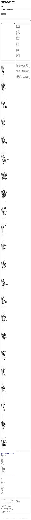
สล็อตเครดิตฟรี (3, 411)
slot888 (2, 483)
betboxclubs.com (4, 102)
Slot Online (3, 294)
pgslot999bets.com (4, 245)
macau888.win (4, 194)
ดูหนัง (2, 456)
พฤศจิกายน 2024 (18, 43)
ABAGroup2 (3, 82)
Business (3, 119)
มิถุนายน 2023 (18, 57)
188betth (3, 69)
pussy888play (4, 263)
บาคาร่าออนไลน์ (4, 375)
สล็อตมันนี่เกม (3, 409)
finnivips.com (3, 139)
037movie (3, 64)
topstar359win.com (4, 320)
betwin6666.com (4, 105)
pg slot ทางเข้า (3, 222)
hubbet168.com (4, 160)
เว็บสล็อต (3, 438)
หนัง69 (3, 421)
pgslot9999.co (4, 244)
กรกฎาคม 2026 (18, 26)
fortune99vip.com (4, 142)
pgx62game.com (4, 248)
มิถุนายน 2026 (18, 27)
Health (3, 156)
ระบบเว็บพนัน (3, 387)
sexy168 (3, 280)
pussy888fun (3, 262)
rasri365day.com (4, 266)
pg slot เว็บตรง (3, 224)
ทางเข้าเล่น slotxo (4, 371)
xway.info (3, 352)
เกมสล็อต (3, 429)
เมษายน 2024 (18, 49)
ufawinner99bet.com (4, 337)
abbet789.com (4, 83)
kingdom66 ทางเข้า (4, 174)
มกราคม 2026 (18, 31)
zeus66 (3, 353)
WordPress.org (18, 502)
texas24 (3, 315)
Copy (12, 9)
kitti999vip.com (4, 176)
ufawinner (3, 336)
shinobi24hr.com (4, 287)
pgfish (2, 232)
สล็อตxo (3, 407)
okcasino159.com (4, 214)
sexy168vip (3, 281)
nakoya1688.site (4, 207)
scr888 (3, 279)
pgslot (2, 463)
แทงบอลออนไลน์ (4, 444)
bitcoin (3, 110)
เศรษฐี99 (3, 443)
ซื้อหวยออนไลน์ (3, 473)
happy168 (3, 155)
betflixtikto (3, 103)
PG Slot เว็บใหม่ (4, 225)
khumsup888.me (4, 172)
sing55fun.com (4, 288)
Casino (3, 123)
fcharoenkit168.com (4, 136)
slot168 (3, 297)
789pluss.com (4, 73)
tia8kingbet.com (4, 318)
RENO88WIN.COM (4, 269)
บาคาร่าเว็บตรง (3, 376)
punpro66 (2, 457)
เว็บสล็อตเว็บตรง (4, 440)
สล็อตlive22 (3, 404)
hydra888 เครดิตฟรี (4, 162)
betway (3, 104)
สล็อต (2, 392)
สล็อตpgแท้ (3, 406)
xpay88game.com (4, 351)
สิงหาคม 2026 (18, 25)
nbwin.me (3, 209)
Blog (2, 6)
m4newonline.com (4, 191)
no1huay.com (3, 213)
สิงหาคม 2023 (18, 55)
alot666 (3, 89)
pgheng (3, 234)
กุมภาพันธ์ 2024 (18, 51)
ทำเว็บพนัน (3, 372)
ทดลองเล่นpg (3, 365)
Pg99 (2, 230)
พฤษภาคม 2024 (18, 48)
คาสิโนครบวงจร (4, 357)
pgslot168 (3, 240)
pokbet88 (3, 250)
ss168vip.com (3, 304)
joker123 (2, 458)
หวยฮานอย (3, 427)
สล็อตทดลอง (2, 488)
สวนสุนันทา (3, 419)
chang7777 (3, 124)
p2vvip (3, 216)
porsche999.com (4, 252)
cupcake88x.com (4, 126)
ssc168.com (3, 305)
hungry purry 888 (4, 161)
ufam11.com (3, 330)
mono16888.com (4, 205)
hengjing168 (3, 157)
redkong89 (3, 268)
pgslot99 (3, 243)
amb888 (3, 90)
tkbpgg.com (3, 319)
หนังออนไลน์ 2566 (4, 424)
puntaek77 (3, 260)
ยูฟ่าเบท (3, 384)
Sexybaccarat (3, 283)
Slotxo (2, 299)
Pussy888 (3, 261)
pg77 (2, 229)
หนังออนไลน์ (3, 423)
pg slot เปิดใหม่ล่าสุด (4, 223)
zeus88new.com (4, 354)
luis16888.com (4, 188)
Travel (2, 322)
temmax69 (3, 314)
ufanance (3, 332)
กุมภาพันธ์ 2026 (18, 30)
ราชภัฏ (3, 389)
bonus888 (3, 116)
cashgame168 (3, 122)
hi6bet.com (3, 158)
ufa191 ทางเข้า (3, 323)
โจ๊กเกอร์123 (3, 446)
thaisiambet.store (4, 316)
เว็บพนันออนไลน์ (4, 437)
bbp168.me (3, 100)
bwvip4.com (3, 120)
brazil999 (3, 118)
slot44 (2, 481)
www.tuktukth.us (4, 349)
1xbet (2, 70)
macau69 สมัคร (4, 193)
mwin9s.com (3, 206)
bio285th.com (3, 109)
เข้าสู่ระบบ (17, 499)
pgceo (2, 231)
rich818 (3, 270)
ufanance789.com (4, 333)
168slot (3, 66)
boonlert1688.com (4, 117)
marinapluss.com (4, 196)
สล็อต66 (2, 480)
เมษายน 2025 (18, 39)
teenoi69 (3, 313)
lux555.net (3, 189)
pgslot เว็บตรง (3, 464)
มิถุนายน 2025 (18, 37)
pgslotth (3, 247)
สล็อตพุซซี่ (3, 408)
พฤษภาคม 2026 (18, 28)
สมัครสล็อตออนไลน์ (4, 391)
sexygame (3, 285)
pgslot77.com (3, 242)
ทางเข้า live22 (3, 369)
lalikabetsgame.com (4, 178)
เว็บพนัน (3, 436)
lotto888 (3, 187)
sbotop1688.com (4, 278)
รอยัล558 (3, 386)
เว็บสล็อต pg (3, 439)
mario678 (3, 197)
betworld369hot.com (4, 106)
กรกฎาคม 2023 (18, 56)
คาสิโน (2, 356)
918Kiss (4, 499)
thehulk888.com (4, 317)
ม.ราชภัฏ (3, 383)
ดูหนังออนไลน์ (3, 468)
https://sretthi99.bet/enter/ (5, 159)
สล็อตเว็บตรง (3, 472)
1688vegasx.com (4, 65)
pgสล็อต (3, 249)
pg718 (2, 228)
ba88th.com (3, 92)
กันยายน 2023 (18, 54)
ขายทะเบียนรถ (3, 355)
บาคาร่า (3, 373)
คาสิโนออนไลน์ (3, 358)
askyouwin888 (4, 91)
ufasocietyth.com (4, 334)
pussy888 (2, 461)
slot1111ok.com (4, 296)
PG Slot (2, 502)
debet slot (3, 127)
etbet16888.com (4, 134)
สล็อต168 (3, 394)
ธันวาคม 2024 (18, 42)
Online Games (3, 215)
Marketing (3, 198)
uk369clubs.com (4, 338)
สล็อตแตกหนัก (3, 418)
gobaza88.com (4, 154)
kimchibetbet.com (4, 173)
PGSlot (12, 501)
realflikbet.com (4, 267)
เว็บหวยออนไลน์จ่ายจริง (4, 442)
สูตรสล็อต (3, 420)
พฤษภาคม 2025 (18, 38)
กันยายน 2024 (18, 45)
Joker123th (3, 169)
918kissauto (6, 499)
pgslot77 (3, 241)
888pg (3, 74)
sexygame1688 (4, 286)
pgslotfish (3, 246)
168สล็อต (3, 67)
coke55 (3, 125)
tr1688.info (3, 321)
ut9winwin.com (4, 341)
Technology (3, 312)
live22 (2, 466)
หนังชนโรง (3, 422)
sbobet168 (3, 277)
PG (9, 500)
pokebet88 (3, 251)
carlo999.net (3, 121)
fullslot (3, 145)
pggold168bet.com (4, 233)
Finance (3, 138)
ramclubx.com (4, 265)
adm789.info (3, 85)
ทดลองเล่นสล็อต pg (4, 368)
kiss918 (2, 492)
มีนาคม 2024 (17, 50)
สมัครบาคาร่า (3, 390)
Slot (14, 503)
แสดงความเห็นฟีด (18, 501)
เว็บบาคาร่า (7, 511)
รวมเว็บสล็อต (3, 385)
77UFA (3, 72)
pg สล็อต (3, 226)
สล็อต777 (3, 400)
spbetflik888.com (4, 301)
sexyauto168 (3, 282)
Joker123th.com (4, 170)
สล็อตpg (3, 405)
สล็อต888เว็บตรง (4, 402)
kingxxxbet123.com (4, 175)
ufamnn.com (3, 331)
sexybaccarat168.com (5, 284)
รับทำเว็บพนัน (3, 388)
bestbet (3, 101)
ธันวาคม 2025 (18, 32)
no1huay (3, 212)
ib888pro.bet (3, 163)
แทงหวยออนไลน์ (4, 445)
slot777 (3, 298)
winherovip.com (4, 348)
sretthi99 (3, 303)
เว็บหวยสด (3, 441)
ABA (2, 81)
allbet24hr (3, 87)
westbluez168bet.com (5, 347)
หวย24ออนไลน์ (3, 426)
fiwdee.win (3, 141)
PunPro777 (3, 258)
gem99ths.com (4, 152)
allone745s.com (4, 88)
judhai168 (3, 171)
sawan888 (3, 276)
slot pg (3, 295)
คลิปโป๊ (2, 489)
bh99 (2, 108)
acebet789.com (4, 84)
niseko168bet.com (4, 211)
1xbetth (3, 71)
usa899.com (3, 339)
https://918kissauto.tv (4, 455)
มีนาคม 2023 (17, 59)
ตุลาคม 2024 (17, 44)
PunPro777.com (4, 259)
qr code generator (4, 264)
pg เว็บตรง (3, 227)
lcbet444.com (4, 179)
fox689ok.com (4, 144)
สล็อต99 (3, 403)
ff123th (3, 137)
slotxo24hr (3, 300)
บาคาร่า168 (3, 374)
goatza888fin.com (4, 153)
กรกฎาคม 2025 (18, 36)
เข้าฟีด (17, 500)
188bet (3, 68)
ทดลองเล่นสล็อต (4, 367)
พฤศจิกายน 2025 (18, 33)
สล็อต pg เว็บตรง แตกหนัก (5, 393)
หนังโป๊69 (3, 425)
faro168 (3, 135)
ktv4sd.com (3, 177)
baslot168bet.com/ (4, 99)
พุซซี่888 (2, 460)
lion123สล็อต (3, 180)
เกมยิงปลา (3, 428)
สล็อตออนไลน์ (3, 410)
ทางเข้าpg (3, 370)
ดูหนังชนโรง (2, 470)
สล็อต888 (3, 401)
